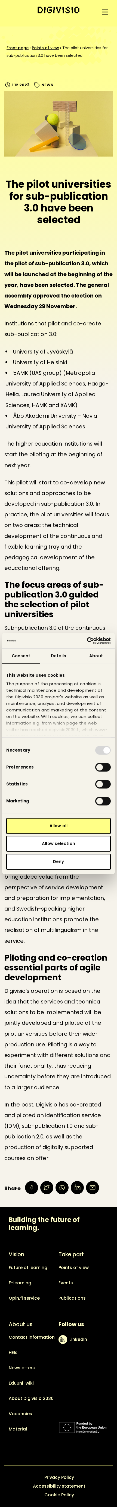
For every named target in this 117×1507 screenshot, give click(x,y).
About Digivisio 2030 (31, 1398)
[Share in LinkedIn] (77, 1187)
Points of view (45, 48)
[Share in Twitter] (46, 1187)
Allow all (58, 826)
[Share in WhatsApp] (62, 1187)
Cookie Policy (59, 1495)
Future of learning (28, 1267)
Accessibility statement (59, 1486)
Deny (58, 861)
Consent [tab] (21, 656)
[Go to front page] (58, 10)
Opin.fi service (24, 1298)
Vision (16, 1254)
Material (18, 1429)
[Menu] (105, 12)
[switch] (103, 767)
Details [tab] (58, 656)
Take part (71, 1254)
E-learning (20, 1283)
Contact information (32, 1337)
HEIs (13, 1352)
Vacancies (20, 1414)
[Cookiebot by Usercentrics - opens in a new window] (87, 640)
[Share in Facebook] (31, 1187)
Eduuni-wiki (21, 1383)
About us (20, 1324)
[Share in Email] (92, 1187)
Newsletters (22, 1368)
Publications (72, 1298)
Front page (18, 48)
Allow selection (58, 843)
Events (66, 1283)
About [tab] (96, 656)
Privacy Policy (59, 1477)
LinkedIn (78, 1339)
